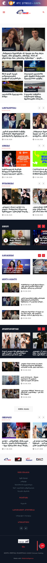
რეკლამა (23, 503)
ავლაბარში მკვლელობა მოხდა (12, 95)
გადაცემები (8, 255)
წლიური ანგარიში (23, 491)
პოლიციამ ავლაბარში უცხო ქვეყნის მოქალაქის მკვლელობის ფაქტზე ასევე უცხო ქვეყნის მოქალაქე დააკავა (34, 76)
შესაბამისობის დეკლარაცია (23, 485)
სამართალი (8, 70)
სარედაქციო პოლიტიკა (23, 516)
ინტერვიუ (6, 417)
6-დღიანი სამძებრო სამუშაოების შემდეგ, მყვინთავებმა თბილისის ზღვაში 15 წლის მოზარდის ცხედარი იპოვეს (34, 96)
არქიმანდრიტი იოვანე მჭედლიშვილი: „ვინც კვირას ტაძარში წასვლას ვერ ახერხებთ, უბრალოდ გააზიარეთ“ (32, 286)
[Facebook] (21, 528)
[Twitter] (25, 528)
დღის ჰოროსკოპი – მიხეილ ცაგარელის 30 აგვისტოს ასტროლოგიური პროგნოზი (29, 379)
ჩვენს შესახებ (23, 478)
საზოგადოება (9, 49)
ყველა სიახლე (9, 279)
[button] (4, 12)
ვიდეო (5, 226)
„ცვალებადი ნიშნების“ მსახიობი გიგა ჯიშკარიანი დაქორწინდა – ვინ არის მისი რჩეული (32, 392)
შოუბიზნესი (8, 183)
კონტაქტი (24, 481)
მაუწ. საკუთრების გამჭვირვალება (23, 488)
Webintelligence (27, 558)
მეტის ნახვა (23, 409)
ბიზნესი (6, 146)
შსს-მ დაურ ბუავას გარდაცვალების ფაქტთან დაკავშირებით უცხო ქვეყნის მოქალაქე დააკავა (12, 76)
